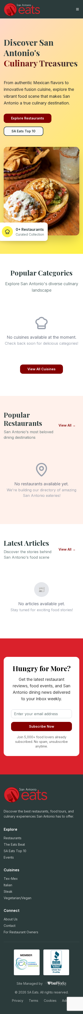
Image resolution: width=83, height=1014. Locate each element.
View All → (67, 425)
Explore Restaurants (27, 118)
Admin (66, 1000)
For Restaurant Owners (21, 932)
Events (9, 857)
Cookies (50, 1000)
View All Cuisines (41, 369)
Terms (33, 1000)
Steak (8, 891)
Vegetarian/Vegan (17, 898)
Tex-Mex (11, 879)
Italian (8, 885)
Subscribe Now (41, 726)
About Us (11, 919)
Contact (9, 926)
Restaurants (12, 838)
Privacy (17, 1000)
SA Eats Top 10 (24, 131)
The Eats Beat (14, 844)
